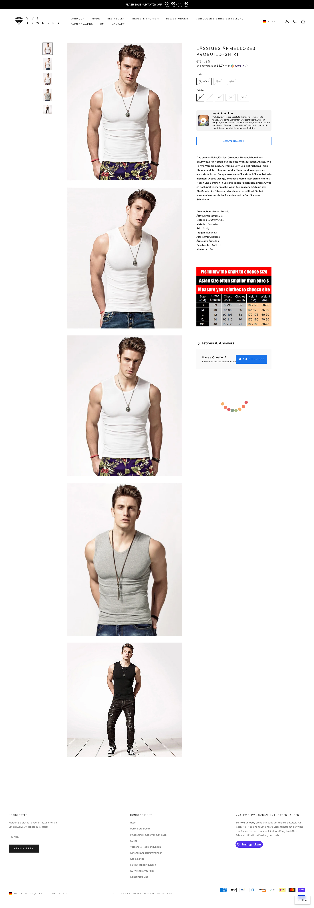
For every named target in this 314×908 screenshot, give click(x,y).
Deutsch (58, 893)
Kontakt (118, 24)
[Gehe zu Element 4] (48, 94)
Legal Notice (137, 859)
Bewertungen (177, 18)
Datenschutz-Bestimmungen (146, 853)
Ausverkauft (234, 141)
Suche (133, 841)
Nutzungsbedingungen (143, 865)
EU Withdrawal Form (142, 871)
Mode (96, 18)
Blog (133, 822)
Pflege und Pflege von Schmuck (148, 835)
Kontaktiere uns (139, 877)
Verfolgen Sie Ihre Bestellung (220, 18)
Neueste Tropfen (145, 18)
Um (102, 24)
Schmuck (77, 18)
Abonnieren (24, 848)
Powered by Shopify (158, 893)
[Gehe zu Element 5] (48, 109)
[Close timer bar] (310, 4)
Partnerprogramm (140, 828)
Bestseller (116, 18)
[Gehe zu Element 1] (48, 49)
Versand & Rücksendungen (145, 847)
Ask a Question (253, 359)
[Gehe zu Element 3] (48, 79)
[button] (233, 66)
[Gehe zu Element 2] (48, 64)
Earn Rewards (82, 24)
